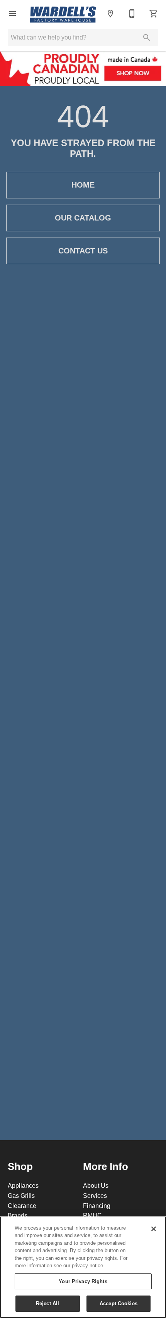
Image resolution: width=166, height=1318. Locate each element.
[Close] (153, 1228)
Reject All (47, 1303)
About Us (95, 1185)
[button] (12, 13)
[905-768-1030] (132, 13)
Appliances (23, 1185)
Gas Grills (21, 1195)
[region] (83, 1267)
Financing (96, 1205)
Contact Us (83, 250)
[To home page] (63, 13)
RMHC (92, 1215)
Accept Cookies (118, 1303)
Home (83, 185)
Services (95, 1195)
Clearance (22, 1205)
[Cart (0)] (153, 13)
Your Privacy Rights (83, 1281)
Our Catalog (83, 217)
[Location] (110, 13)
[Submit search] (146, 38)
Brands (17, 1215)
